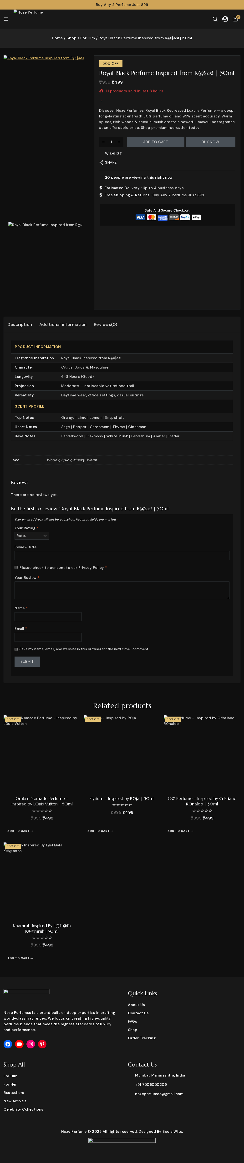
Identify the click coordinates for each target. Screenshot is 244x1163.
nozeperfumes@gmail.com (159, 1094)
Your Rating (26, 528)
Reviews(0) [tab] (105, 324)
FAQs (132, 1021)
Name (21, 608)
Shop (132, 1029)
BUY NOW (210, 142)
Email (21, 629)
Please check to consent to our (63, 568)
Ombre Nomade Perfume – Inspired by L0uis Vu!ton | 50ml (42, 801)
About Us (136, 1004)
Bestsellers (14, 1092)
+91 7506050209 (151, 1084)
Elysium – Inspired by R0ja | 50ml (122, 798)
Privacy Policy (91, 567)
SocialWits (172, 1131)
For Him (10, 1076)
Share (111, 162)
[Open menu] (6, 19)
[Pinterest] (42, 1044)
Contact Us (138, 1013)
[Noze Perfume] (33, 19)
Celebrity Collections (23, 1109)
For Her (10, 1084)
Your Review (27, 578)
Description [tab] (19, 324)
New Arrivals (15, 1101)
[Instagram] (30, 1044)
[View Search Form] (215, 19)
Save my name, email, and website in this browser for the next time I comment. (84, 649)
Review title (25, 547)
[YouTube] (19, 1044)
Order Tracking (142, 1038)
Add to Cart (155, 142)
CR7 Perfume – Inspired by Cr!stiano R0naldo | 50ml (202, 801)
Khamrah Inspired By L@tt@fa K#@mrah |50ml (42, 928)
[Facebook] (8, 1044)
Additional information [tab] (63, 324)
